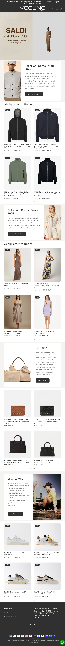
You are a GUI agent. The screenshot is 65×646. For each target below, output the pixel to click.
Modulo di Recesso (10, 617)
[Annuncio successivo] (62, 3)
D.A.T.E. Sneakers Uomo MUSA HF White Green (16, 593)
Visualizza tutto (32, 202)
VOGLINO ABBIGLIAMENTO (22, 639)
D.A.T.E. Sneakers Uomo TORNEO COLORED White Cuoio (46, 593)
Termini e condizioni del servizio (16, 640)
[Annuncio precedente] (3, 3)
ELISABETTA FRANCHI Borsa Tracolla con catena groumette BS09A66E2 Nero (47, 421)
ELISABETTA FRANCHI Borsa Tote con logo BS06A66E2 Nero (47, 461)
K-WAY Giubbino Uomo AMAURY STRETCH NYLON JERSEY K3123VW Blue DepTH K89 (46, 146)
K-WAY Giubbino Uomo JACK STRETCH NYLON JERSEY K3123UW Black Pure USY (17, 146)
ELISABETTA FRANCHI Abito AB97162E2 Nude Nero (14, 332)
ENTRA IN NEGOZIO (33, 94)
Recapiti (43, 640)
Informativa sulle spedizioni (32, 640)
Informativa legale (33, 642)
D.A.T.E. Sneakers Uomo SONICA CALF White (16, 554)
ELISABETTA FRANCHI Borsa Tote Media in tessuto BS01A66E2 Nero (16, 461)
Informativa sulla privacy (47, 639)
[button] (3, 9)
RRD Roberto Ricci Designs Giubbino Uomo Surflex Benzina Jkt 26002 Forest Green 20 (17, 193)
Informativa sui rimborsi (53, 640)
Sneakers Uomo (15, 514)
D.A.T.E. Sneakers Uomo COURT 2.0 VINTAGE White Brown (46, 554)
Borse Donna (42, 380)
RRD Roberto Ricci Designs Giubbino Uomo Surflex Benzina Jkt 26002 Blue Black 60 (47, 193)
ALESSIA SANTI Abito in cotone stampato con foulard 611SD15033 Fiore (46, 285)
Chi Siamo (7, 613)
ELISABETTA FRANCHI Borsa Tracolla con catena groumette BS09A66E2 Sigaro (17, 421)
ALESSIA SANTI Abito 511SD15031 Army (16, 285)
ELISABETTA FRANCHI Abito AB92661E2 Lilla (44, 332)
